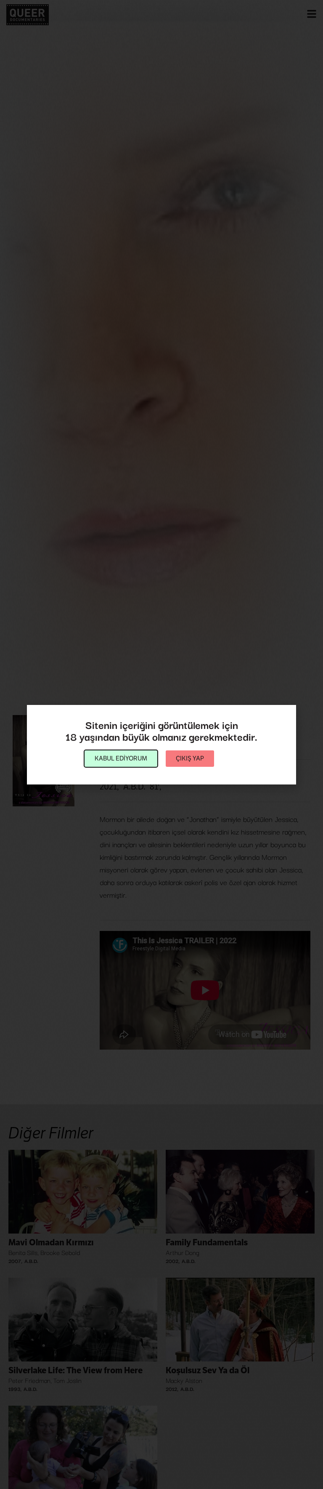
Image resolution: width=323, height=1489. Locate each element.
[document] (161, 744)
